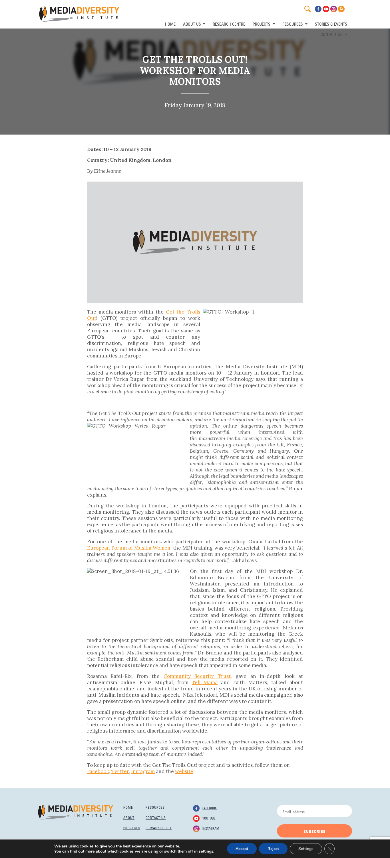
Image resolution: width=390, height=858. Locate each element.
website (184, 771)
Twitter (120, 771)
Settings (305, 848)
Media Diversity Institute (79, 14)
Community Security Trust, (198, 676)
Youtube (209, 818)
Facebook (98, 771)
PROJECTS (262, 24)
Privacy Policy (159, 827)
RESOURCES (293, 24)
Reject (273, 848)
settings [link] (206, 851)
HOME (170, 24)
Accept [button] (242, 848)
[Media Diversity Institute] (75, 812)
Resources (155, 807)
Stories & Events (331, 24)
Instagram (143, 771)
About (128, 817)
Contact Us (332, 34)
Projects (131, 827)
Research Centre (229, 24)
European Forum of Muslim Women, (129, 548)
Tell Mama (205, 682)
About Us (192, 24)
